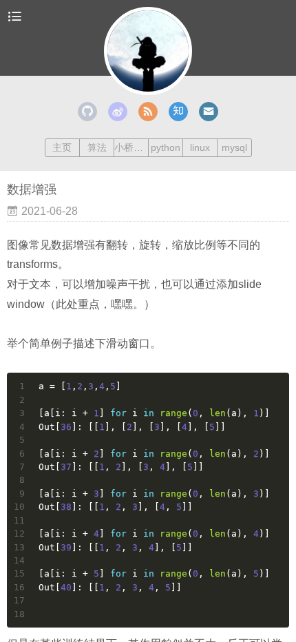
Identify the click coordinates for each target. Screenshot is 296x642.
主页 (62, 147)
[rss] (148, 111)
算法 (97, 147)
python (165, 147)
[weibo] (117, 111)
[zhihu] (178, 111)
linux (200, 147)
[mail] (208, 111)
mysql (234, 147)
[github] (87, 111)
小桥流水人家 (131, 147)
